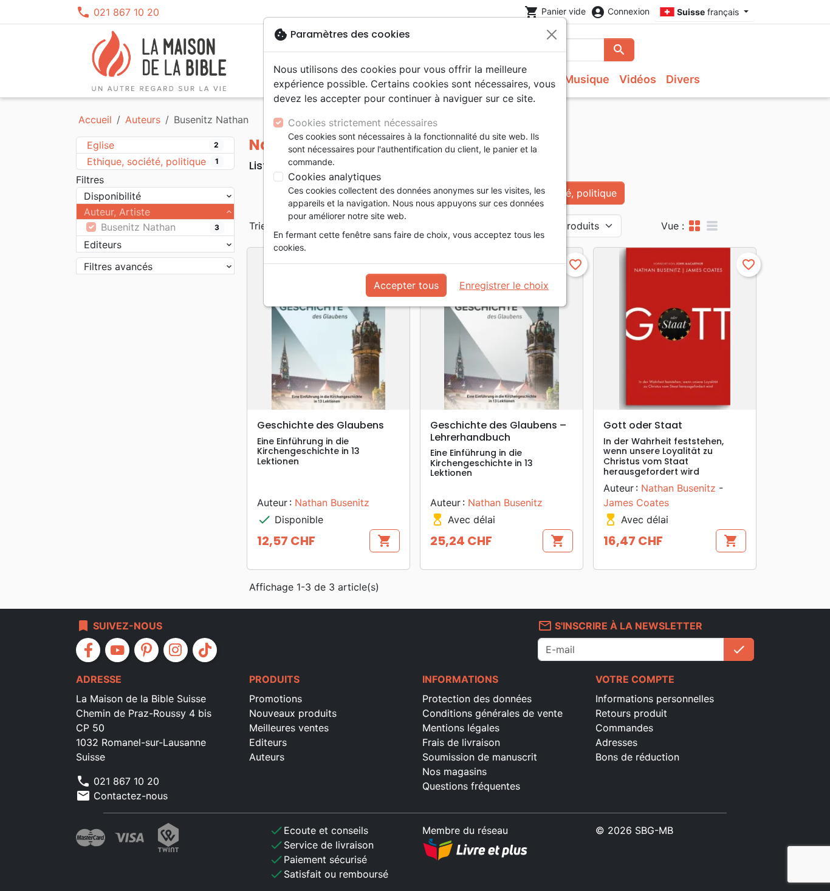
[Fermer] (551, 34)
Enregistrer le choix (504, 285)
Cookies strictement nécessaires (362, 123)
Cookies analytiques (334, 177)
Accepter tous (406, 285)
